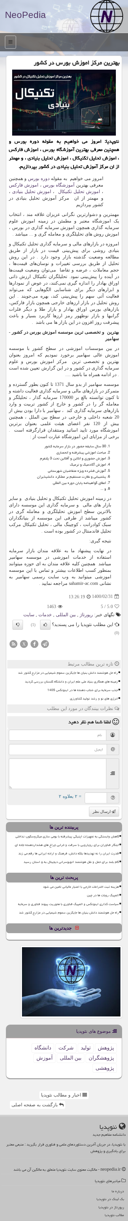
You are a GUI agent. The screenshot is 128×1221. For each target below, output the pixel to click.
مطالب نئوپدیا (114, 1215)
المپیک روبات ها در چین (103, 895)
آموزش (44, 1058)
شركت (66, 1047)
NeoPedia (25, 15)
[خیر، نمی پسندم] (17, 625)
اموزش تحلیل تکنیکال (78, 191)
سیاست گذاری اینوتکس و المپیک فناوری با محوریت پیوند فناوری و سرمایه (68, 904)
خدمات (45, 614)
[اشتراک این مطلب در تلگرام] (45, 643)
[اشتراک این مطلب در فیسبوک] (34, 643)
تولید (86, 1047)
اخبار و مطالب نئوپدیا (61, 1095)
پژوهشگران (101, 1058)
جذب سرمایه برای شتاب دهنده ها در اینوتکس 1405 (82, 690)
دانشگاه (42, 1047)
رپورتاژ (86, 614)
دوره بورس (39, 178)
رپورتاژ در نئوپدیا (111, 1207)
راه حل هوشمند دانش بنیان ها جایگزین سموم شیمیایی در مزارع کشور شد (68, 672)
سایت (28, 614)
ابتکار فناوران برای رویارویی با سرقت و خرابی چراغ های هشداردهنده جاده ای (67, 845)
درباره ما (118, 1191)
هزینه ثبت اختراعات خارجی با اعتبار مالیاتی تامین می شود (81, 886)
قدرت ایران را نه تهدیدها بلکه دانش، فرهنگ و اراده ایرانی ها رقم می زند (68, 853)
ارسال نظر (102, 811)
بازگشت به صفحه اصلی (35, 1104)
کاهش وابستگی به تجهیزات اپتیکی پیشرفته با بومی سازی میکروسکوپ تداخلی (67, 836)
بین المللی (66, 614)
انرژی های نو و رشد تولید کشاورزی (94, 698)
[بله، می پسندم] (45, 625)
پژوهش (106, 1047)
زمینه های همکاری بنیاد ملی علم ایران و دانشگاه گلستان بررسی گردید (71, 681)
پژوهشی (105, 1068)
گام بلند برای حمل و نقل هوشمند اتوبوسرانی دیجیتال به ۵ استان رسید (71, 862)
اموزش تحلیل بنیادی (31, 191)
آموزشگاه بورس (59, 185)
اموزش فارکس (23, 185)
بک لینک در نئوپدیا (110, 1199)
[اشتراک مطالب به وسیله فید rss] (13, 643)
